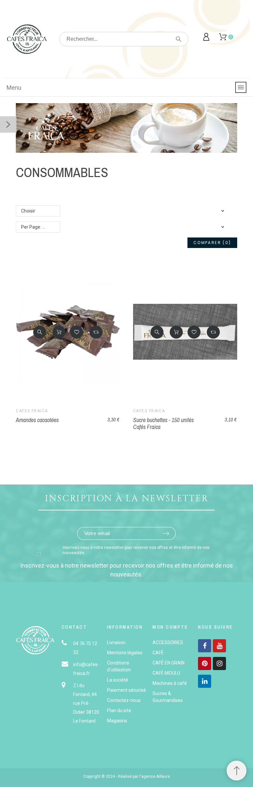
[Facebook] (204, 645)
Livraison (116, 642)
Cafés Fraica (32, 411)
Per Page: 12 (34, 227)
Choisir (28, 211)
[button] (39, 332)
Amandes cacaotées (37, 420)
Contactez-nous (124, 700)
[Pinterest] (204, 663)
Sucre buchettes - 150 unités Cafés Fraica (163, 423)
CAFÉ (158, 652)
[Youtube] (219, 645)
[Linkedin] (204, 681)
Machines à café (170, 683)
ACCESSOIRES (168, 642)
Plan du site (119, 710)
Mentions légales (124, 652)
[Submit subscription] (166, 533)
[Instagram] (219, 663)
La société (117, 680)
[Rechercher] (178, 39)
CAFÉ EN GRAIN (168, 662)
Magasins (117, 720)
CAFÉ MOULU (166, 673)
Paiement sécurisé (126, 690)
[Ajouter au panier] (59, 332)
